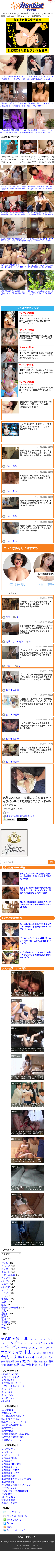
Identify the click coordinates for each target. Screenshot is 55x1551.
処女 (3, 1304)
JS (31, 1339)
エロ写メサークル (10, 1455)
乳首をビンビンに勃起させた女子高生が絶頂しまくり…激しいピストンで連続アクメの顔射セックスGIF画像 (35, 890)
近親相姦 (5, 1322)
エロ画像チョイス (10, 1473)
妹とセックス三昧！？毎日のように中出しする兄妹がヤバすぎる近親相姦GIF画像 (27, 1160)
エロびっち (7, 1452)
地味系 (21, 1357)
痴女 (36, 1361)
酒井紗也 (31, 816)
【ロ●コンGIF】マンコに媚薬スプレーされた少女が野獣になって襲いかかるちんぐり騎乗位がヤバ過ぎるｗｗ (36, 654)
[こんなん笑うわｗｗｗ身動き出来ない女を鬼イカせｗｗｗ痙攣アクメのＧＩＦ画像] (10, 730)
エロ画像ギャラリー (11, 1467)
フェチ (33, 1347)
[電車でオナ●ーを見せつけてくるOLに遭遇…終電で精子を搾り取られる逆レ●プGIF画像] (10, 508)
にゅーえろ (7, 1389)
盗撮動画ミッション (11, 1440)
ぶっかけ (5, 1287)
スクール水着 (8, 1275)
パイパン (5, 1281)
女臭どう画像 (8, 1500)
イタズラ (13, 1343)
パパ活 (24, 1348)
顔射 (47, 1364)
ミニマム (12, 816)
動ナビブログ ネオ (10, 1419)
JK (7, 812)
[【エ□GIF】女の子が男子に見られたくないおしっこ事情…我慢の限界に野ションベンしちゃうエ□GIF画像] (10, 682)
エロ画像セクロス (10, 1470)
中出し (9, 666)
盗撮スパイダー (9, 1503)
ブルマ (4, 1290)
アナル (4, 1263)
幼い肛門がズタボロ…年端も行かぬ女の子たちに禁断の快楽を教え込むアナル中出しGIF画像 (27, 994)
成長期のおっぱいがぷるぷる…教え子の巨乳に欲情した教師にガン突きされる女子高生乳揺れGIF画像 (27, 1077)
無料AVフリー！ (9, 1428)
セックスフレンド (10, 1488)
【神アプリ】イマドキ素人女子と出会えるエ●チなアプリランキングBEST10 (36, 371)
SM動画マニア (8, 1413)
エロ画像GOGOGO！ (12, 1464)
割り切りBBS (8, 1497)
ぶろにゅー (7, 1401)
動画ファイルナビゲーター (14, 1422)
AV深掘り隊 (7, 1410)
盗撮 (3, 1316)
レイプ (4, 1293)
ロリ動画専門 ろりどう (13, 1416)
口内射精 (50, 1353)
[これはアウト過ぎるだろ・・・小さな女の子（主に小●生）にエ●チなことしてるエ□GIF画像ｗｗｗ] (10, 755)
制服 (17, 816)
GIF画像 (12, 1338)
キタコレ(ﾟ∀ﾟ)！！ (11, 1383)
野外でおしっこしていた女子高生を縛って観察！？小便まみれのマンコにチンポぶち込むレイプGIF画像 (27, 1050)
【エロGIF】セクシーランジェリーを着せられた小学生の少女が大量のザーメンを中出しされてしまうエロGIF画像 (27, 1133)
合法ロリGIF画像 (14, 641)
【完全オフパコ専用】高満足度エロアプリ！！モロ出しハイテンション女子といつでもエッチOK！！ (36, 355)
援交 (50, 1357)
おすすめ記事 (12, 690)
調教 (21, 816)
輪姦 (23, 1365)
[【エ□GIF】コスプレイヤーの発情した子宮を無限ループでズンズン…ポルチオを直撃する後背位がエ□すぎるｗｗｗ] (10, 706)
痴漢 (41, 1361)
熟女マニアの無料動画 (12, 1437)
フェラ (4, 1284)
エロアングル (8, 1449)
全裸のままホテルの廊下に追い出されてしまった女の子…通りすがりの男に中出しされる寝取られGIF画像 (35, 452)
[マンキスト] (27, 6)
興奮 (10, 1364)
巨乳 (3, 1310)
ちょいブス (7, 1278)
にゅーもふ (11, 491)
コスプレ (5, 1272)
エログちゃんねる (10, 1377)
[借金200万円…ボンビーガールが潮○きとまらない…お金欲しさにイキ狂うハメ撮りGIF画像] (10, 533)
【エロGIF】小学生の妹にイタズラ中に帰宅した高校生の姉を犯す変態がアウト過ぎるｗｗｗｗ (27, 1244)
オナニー (5, 1269)
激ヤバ (27, 1361)
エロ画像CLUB (9, 1458)
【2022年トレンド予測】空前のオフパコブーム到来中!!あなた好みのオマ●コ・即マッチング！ (36, 320)
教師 (3, 1362)
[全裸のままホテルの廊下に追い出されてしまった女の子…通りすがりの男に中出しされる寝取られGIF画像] (10, 458)
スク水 (41, 1343)
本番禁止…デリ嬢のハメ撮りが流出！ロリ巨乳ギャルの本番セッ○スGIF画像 (35, 478)
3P (2, 1339)
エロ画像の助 (8, 1476)
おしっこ (5, 1266)
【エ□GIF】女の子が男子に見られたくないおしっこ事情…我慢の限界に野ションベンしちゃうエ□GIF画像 (36, 676)
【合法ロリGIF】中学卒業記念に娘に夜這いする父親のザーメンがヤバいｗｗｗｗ (27, 1188)
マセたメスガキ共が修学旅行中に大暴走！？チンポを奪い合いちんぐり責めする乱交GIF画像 (35, 604)
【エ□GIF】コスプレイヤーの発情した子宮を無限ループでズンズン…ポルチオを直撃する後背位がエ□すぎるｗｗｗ (36, 702)
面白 (3, 1328)
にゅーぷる (11, 466)
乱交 (8, 617)
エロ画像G (6, 1461)
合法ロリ (9, 1357)
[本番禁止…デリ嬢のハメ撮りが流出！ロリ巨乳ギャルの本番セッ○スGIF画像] (10, 483)
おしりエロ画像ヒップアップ (16, 1485)
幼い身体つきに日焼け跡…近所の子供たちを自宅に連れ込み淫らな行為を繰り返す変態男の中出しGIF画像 (27, 1022)
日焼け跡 (10, 1361)
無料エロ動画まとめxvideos (15, 1434)
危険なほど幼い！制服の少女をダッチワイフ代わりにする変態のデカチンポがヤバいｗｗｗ (27, 801)
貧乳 (25, 816)
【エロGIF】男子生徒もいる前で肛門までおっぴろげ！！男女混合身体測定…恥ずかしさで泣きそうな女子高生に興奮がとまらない (27, 1105)
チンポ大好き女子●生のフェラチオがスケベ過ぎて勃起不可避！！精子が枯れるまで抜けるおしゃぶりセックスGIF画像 (36, 629)
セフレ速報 (7, 1494)
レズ (3, 1295)
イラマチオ (25, 1343)
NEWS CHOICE (9, 1374)
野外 (3, 1325)
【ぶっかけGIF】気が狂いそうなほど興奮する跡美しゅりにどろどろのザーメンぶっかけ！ (27, 1216)
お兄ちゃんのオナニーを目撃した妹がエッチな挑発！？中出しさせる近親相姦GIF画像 (35, 876)
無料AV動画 (7, 1431)
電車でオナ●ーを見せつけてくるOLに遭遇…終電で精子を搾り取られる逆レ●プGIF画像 (35, 503)
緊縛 (3, 1319)
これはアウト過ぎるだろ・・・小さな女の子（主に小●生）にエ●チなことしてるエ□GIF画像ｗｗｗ (36, 749)
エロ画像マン (8, 1482)
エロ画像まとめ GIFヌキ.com (16, 1479)
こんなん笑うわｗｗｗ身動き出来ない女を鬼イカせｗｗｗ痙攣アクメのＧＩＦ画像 (35, 725)
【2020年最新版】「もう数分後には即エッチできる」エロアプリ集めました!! (36, 389)
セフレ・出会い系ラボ (12, 1386)
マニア (6, 1352)
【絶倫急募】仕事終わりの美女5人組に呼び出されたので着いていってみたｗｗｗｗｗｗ (36, 338)
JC (22, 1339)
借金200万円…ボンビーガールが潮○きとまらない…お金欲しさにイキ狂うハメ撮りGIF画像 (36, 528)
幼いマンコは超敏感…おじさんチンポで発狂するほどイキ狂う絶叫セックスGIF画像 (35, 904)
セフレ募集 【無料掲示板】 (15, 1491)
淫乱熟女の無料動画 (11, 1425)
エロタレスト (8, 1380)
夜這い (28, 1357)
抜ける (43, 1357)
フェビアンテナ (9, 1398)
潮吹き (4, 1313)
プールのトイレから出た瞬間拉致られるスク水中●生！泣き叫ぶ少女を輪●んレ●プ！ (35, 940)
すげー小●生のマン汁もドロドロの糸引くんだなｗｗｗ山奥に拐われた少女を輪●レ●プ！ (36, 954)
